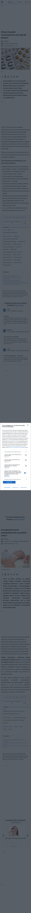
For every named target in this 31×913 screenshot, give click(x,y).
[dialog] (15, 456)
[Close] (28, 425)
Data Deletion (7, 487)
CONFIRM (9, 482)
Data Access (15, 487)
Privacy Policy (24, 487)
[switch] (25, 455)
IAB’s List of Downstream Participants (17, 447)
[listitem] (15, 452)
